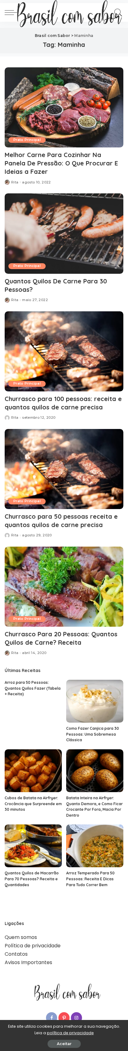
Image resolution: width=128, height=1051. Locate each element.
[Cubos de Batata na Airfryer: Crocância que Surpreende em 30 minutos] (33, 770)
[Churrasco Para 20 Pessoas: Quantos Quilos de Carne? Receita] (64, 587)
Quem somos (21, 937)
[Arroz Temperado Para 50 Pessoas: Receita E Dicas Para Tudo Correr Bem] (94, 845)
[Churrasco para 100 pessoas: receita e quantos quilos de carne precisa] (64, 351)
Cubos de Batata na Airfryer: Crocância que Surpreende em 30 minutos (33, 804)
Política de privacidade (33, 945)
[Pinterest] (64, 1017)
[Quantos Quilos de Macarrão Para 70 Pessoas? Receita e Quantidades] (33, 845)
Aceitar (64, 1043)
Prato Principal (27, 140)
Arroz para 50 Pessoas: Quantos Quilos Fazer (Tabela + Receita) (33, 688)
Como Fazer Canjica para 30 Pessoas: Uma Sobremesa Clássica (92, 734)
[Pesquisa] (117, 12)
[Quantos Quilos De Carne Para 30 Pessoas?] (64, 233)
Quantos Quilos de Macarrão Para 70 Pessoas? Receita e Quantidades (32, 879)
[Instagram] (76, 1017)
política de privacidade (70, 1032)
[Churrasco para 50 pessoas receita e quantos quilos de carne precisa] (64, 469)
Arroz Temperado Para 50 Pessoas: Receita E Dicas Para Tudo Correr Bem (90, 879)
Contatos (16, 954)
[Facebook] (51, 1017)
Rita (14, 182)
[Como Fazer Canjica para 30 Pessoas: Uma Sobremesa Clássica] (94, 701)
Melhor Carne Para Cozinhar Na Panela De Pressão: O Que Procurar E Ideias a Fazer (61, 163)
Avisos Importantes (28, 962)
